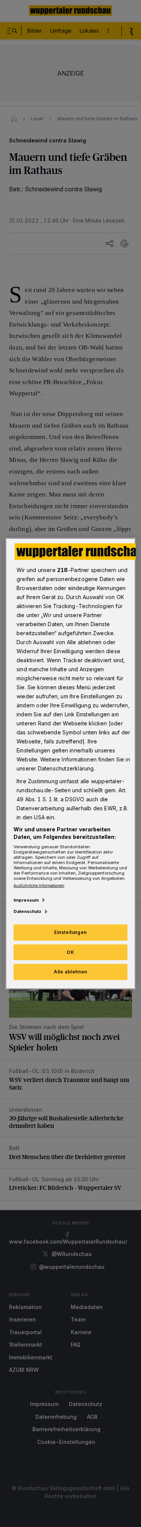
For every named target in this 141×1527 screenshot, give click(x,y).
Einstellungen (70, 932)
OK (70, 952)
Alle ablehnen (70, 972)
